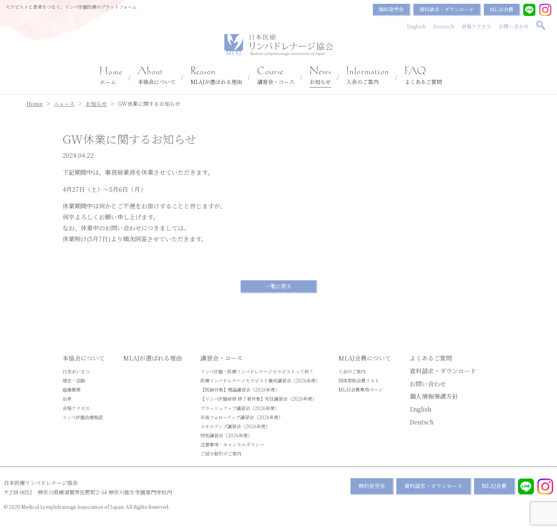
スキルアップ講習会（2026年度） (235, 426)
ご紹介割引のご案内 (220, 453)
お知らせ (321, 76)
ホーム (111, 76)
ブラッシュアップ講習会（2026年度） (239, 408)
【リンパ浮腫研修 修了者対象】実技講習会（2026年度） (258, 398)
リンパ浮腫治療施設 (83, 417)
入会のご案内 (367, 76)
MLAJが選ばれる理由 (216, 76)
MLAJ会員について (364, 358)
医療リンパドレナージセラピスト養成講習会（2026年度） (260, 380)
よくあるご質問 (423, 76)
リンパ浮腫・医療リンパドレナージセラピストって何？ (256, 371)
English (416, 26)
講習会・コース (275, 76)
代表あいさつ (76, 371)
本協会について (156, 76)
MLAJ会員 (501, 9)
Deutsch (443, 26)
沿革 (67, 398)
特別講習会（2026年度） (226, 435)
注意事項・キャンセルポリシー (232, 444)
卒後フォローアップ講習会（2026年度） (241, 417)
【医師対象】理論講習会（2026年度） (240, 389)
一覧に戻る (278, 286)
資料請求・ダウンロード (446, 9)
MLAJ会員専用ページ (360, 389)
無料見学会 (391, 9)
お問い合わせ (514, 26)
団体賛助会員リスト (358, 380)
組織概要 (72, 389)
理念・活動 (74, 380)
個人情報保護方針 (434, 396)
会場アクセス (476, 26)
